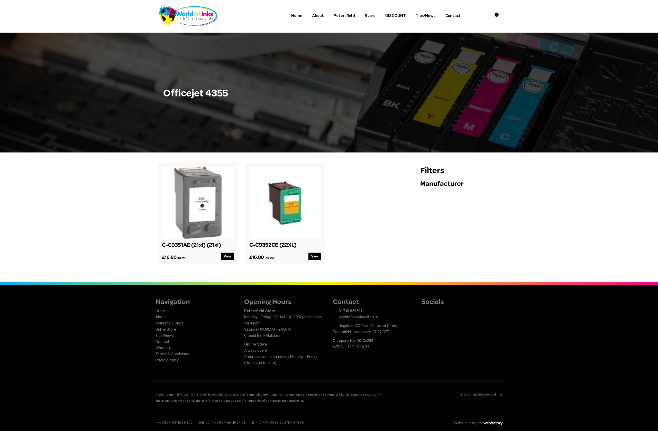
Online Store (166, 329)
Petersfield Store (170, 323)
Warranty (163, 348)
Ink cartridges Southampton (278, 422)
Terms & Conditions (172, 354)
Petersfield (344, 15)
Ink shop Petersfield (174, 422)
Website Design (466, 422)
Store (370, 15)
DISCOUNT (395, 15)
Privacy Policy (167, 360)
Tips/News (426, 15)
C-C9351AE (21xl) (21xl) (191, 244)
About (318, 15)
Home (296, 15)
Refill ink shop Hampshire (222, 422)
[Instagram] (443, 311)
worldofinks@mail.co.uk (359, 317)
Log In (481, 15)
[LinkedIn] (434, 311)
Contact (453, 15)
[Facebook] (425, 311)
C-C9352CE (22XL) (273, 244)
